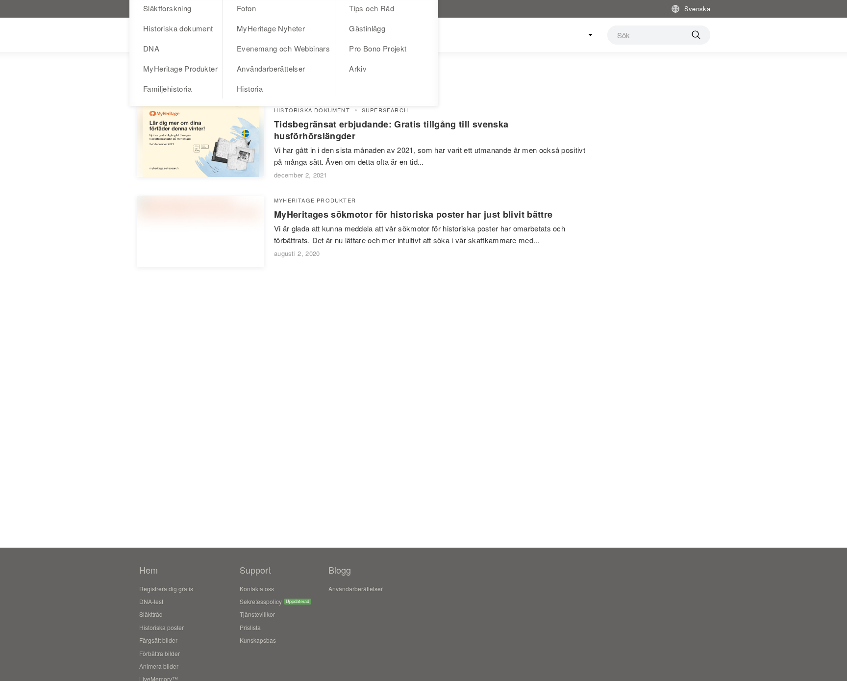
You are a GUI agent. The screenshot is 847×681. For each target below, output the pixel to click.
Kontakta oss (257, 588)
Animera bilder (158, 666)
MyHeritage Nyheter (271, 28)
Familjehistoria (167, 88)
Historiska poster (161, 627)
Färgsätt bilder (158, 640)
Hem (148, 569)
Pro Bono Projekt (377, 48)
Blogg (339, 569)
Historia (250, 88)
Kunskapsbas (258, 640)
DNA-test (151, 601)
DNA (151, 48)
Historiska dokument (178, 28)
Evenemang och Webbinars (283, 48)
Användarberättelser (271, 68)
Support (255, 569)
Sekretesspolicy (261, 601)
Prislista (250, 627)
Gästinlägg (367, 28)
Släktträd (151, 614)
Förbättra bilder (159, 653)
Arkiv (358, 68)
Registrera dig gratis (166, 588)
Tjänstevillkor (257, 614)
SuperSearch (385, 110)
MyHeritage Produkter (180, 68)
